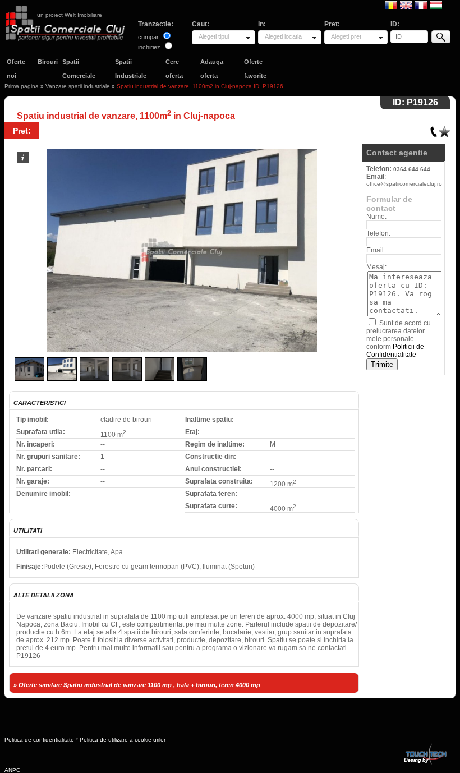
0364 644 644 (411, 169)
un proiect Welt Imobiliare (69, 15)
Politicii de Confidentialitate (395, 350)
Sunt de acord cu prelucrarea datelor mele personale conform (398, 338)
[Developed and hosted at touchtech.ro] (425, 746)
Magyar (436, 4)
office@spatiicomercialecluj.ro (404, 184)
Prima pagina (21, 86)
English (406, 4)
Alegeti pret (346, 36)
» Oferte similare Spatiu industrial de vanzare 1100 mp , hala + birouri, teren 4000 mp (136, 685)
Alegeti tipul (214, 36)
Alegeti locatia (283, 36)
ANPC (12, 770)
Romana (391, 4)
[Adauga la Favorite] (444, 129)
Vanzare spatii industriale (77, 86)
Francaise (421, 4)
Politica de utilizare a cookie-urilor (122, 740)
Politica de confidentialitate (39, 740)
